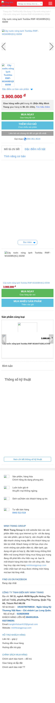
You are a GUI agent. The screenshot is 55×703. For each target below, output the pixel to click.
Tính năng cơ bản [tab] (15, 156)
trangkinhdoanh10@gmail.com (23, 624)
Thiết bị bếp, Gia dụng (22, 11)
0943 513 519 (19, 512)
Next (51, 46)
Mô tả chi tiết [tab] (12, 149)
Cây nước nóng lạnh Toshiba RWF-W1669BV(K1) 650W (26, 14)
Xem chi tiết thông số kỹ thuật (27, 459)
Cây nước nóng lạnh (41, 11)
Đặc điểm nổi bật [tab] (35, 149)
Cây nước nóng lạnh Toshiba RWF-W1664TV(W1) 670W (26, 344)
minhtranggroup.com (36, 565)
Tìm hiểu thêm (43, 107)
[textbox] (30, 4)
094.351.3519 (33, 139)
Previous (4, 339)
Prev (4, 46)
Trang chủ (7, 11)
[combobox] (30, 4)
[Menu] (50, 3)
